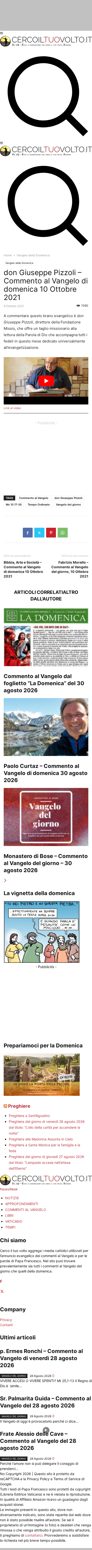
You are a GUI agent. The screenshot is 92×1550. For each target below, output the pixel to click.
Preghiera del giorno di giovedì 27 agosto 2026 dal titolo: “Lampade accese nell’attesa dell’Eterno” (46, 1162)
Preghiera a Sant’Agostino (29, 1116)
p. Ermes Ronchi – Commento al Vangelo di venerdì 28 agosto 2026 (41, 1358)
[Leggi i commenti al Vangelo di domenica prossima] (42, 1094)
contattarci (33, 1535)
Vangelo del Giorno (13, 1375)
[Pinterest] (51, 532)
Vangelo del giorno (68, 504)
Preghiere (19, 1106)
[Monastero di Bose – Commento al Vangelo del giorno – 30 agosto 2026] (46, 817)
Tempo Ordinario (39, 504)
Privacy (6, 1320)
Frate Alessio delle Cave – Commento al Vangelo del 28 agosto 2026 (38, 1441)
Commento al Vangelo (33, 498)
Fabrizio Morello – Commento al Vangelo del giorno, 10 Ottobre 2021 (69, 569)
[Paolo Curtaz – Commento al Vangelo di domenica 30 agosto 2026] (46, 727)
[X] (39, 532)
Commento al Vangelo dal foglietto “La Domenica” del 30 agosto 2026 (44, 683)
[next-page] (5, 880)
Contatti (6, 1325)
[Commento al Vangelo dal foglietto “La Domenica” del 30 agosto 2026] (46, 637)
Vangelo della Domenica (19, 262)
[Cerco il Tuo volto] (46, 45)
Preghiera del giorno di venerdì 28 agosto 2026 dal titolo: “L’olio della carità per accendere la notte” (47, 1127)
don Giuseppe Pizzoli (68, 498)
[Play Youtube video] (46, 380)
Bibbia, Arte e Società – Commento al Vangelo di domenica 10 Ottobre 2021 (23, 569)
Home (8, 255)
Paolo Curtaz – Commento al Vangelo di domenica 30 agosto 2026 (46, 773)
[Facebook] (28, 532)
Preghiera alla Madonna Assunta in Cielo (41, 1139)
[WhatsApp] (63, 532)
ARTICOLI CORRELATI (38, 592)
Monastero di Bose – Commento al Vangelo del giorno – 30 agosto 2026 (46, 863)
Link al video (12, 408)
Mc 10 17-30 (14, 504)
